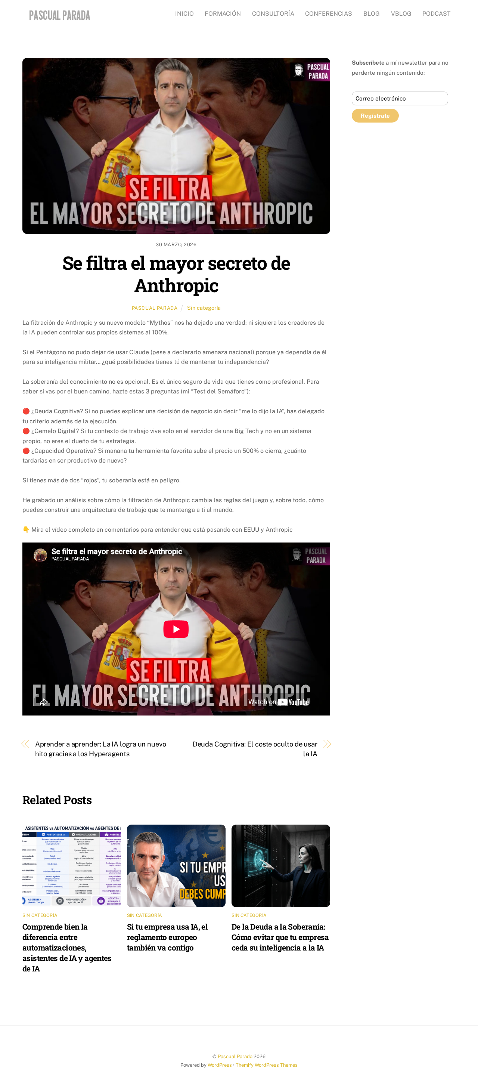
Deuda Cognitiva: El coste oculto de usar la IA (255, 749)
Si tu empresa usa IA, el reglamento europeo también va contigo (167, 937)
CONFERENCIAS (328, 13)
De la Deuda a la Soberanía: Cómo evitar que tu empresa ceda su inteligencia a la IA (280, 937)
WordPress (220, 1065)
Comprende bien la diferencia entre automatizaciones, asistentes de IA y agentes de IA (67, 947)
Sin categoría (204, 308)
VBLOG (401, 13)
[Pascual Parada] (58, 20)
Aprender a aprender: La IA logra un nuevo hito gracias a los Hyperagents (100, 749)
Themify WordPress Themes (267, 1065)
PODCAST (436, 13)
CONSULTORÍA (273, 13)
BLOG (371, 13)
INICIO (184, 13)
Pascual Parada (155, 308)
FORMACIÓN (223, 13)
